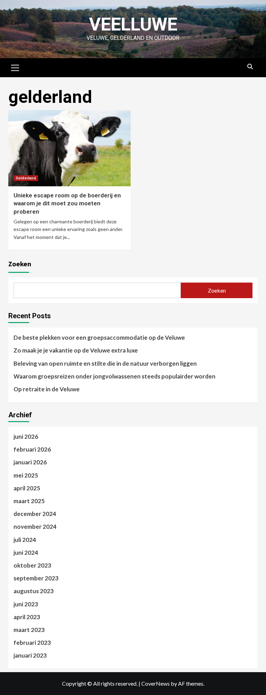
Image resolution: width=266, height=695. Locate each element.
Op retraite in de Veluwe (47, 389)
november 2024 (35, 526)
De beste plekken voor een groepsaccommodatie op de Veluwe (99, 337)
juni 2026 (26, 436)
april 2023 (27, 617)
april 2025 (27, 488)
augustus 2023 (34, 591)
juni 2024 (26, 552)
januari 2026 (30, 462)
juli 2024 (25, 539)
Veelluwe (133, 24)
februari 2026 (32, 449)
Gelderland (26, 178)
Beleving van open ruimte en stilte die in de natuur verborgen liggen (105, 363)
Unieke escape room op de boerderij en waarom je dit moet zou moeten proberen (67, 203)
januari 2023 (30, 655)
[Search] (250, 66)
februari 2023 (32, 642)
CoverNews (155, 683)
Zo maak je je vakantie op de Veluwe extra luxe (76, 350)
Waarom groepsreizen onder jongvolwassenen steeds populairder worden (114, 376)
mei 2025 (26, 475)
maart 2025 (29, 501)
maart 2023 (29, 629)
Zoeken (19, 263)
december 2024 (35, 513)
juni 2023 (26, 604)
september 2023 (36, 578)
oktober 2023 (32, 565)
